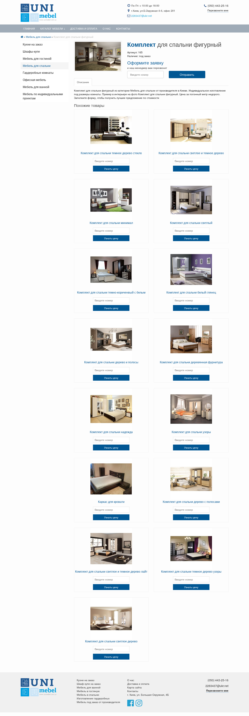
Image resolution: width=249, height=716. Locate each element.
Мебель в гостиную (88, 691)
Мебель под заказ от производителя (98, 702)
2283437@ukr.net (141, 16)
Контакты (123, 28)
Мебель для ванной (36, 87)
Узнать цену (111, 168)
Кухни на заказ (32, 44)
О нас (107, 28)
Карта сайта (134, 687)
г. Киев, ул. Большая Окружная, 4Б (148, 694)
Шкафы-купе (31, 51)
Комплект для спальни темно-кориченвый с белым (111, 292)
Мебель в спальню (88, 694)
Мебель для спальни (38, 37)
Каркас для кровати (111, 502)
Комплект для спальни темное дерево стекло (111, 153)
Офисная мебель (34, 80)
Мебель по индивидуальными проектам (43, 96)
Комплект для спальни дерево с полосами (191, 502)
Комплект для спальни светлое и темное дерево (191, 153)
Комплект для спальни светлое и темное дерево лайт (111, 571)
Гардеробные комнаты (38, 73)
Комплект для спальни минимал (111, 223)
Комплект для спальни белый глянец (191, 292)
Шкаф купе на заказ (88, 683)
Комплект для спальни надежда (111, 432)
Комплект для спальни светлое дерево (111, 641)
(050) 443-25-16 (218, 5)
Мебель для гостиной (37, 58)
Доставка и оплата (83, 28)
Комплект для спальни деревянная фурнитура (191, 362)
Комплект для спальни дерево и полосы (111, 362)
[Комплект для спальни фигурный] (98, 56)
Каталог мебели (51, 28)
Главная (29, 28)
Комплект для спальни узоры (191, 432)
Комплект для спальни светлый (191, 223)
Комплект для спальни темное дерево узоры (191, 571)
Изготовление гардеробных (93, 698)
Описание (83, 82)
